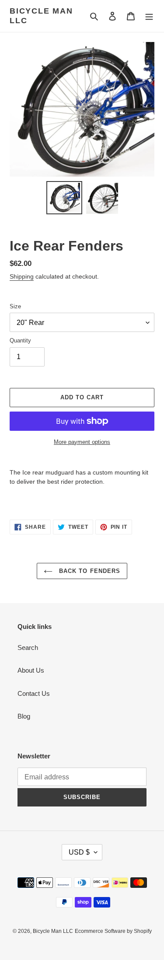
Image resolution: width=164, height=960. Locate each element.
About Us (30, 670)
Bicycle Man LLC (41, 16)
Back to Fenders (88, 571)
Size (15, 306)
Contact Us (33, 693)
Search (27, 647)
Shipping (22, 276)
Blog (23, 716)
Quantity (20, 340)
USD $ (79, 852)
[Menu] (149, 16)
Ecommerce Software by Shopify (113, 931)
